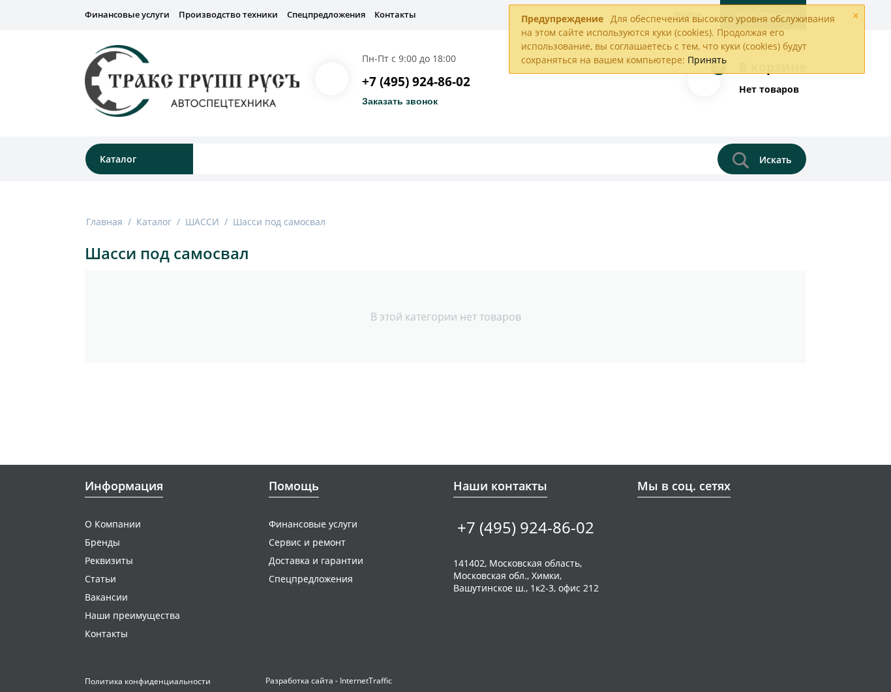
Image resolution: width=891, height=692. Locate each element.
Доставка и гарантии (316, 560)
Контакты (395, 14)
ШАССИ (202, 221)
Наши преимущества (132, 615)
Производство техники (228, 14)
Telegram (685, 523)
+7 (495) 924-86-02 (416, 81)
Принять (707, 60)
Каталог (154, 221)
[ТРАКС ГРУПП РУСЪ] (192, 80)
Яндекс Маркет (725, 523)
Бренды (102, 542)
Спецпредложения (326, 14)
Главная (104, 221)
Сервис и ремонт (307, 542)
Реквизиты (109, 560)
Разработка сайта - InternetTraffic (328, 680)
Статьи (100, 579)
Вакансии (106, 597)
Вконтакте (644, 523)
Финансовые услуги (127, 14)
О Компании (113, 524)
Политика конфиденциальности (148, 681)
